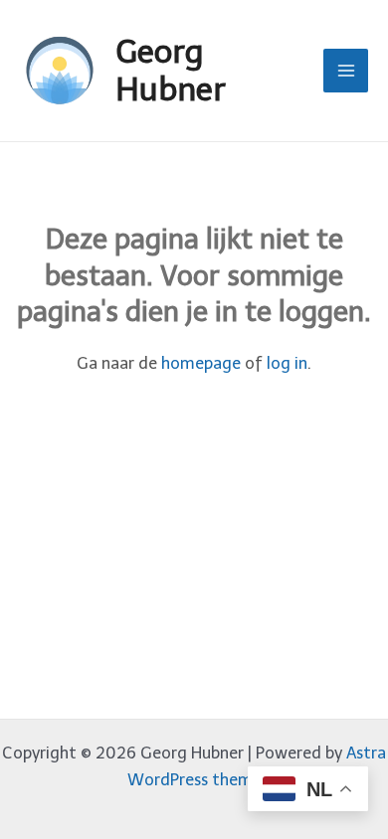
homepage (201, 363)
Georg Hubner (170, 70)
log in (287, 363)
